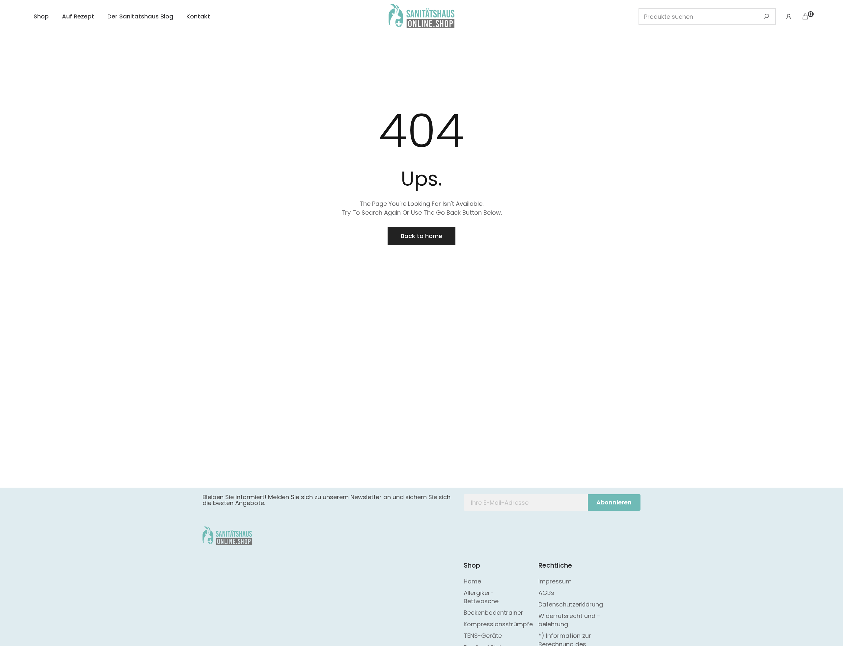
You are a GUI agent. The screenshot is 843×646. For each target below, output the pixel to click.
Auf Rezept (78, 16)
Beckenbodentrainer (493, 612)
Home (472, 581)
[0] (805, 16)
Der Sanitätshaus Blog (140, 16)
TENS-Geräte (483, 636)
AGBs (546, 593)
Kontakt (198, 16)
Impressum (555, 581)
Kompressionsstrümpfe (498, 624)
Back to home (421, 236)
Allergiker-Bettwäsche (481, 597)
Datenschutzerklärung (570, 604)
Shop (41, 16)
